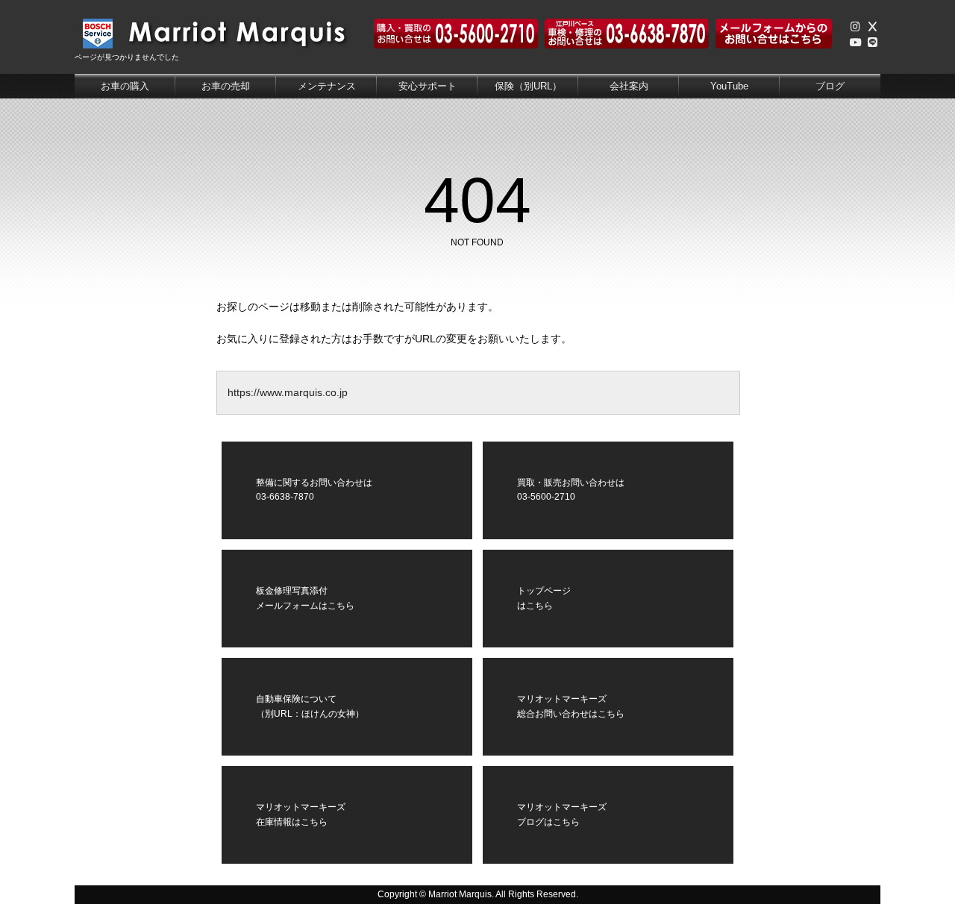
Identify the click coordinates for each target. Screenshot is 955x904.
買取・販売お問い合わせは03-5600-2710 (570, 489)
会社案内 (629, 86)
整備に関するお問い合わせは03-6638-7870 (314, 489)
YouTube (729, 86)
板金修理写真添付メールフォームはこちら (305, 597)
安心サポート (427, 86)
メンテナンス (327, 86)
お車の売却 (225, 86)
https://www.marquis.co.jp (288, 392)
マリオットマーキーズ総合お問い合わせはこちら (570, 706)
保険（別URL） (528, 86)
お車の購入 (125, 86)
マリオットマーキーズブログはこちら (562, 814)
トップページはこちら (544, 597)
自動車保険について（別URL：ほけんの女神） (310, 706)
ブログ (830, 86)
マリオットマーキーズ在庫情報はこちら (300, 814)
